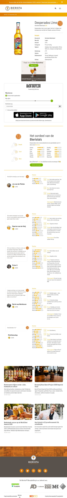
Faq (5, 496)
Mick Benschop (13, 335)
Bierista (5, 14)
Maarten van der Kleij (19, 226)
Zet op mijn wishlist (12, 110)
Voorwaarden (52, 496)
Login (39, 161)
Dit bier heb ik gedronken (13, 95)
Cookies (47, 496)
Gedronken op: (9, 104)
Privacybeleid (59, 496)
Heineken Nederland (50, 38)
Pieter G (14, 265)
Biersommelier (13, 496)
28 (46, 25)
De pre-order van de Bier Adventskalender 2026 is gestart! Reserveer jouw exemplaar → (33, 2)
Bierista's (37, 144)
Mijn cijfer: (7, 98)
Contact (8, 496)
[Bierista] (12, 8)
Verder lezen (7, 394)
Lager (46, 40)
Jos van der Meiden (18, 184)
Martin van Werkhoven (19, 304)
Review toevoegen (36, 165)
